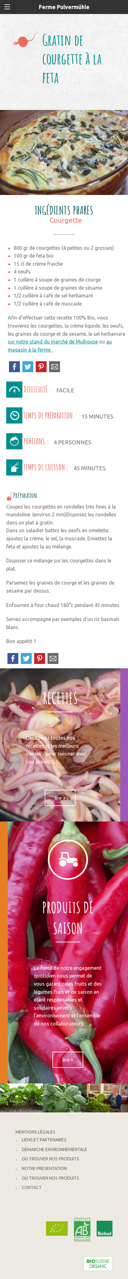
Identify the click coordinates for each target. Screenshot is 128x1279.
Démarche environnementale (54, 1149)
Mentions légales (35, 1132)
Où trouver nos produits (50, 1158)
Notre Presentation (44, 1168)
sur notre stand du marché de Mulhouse (53, 341)
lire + (60, 798)
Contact (32, 1187)
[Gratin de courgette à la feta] (64, 152)
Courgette (66, 220)
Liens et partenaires (44, 1139)
